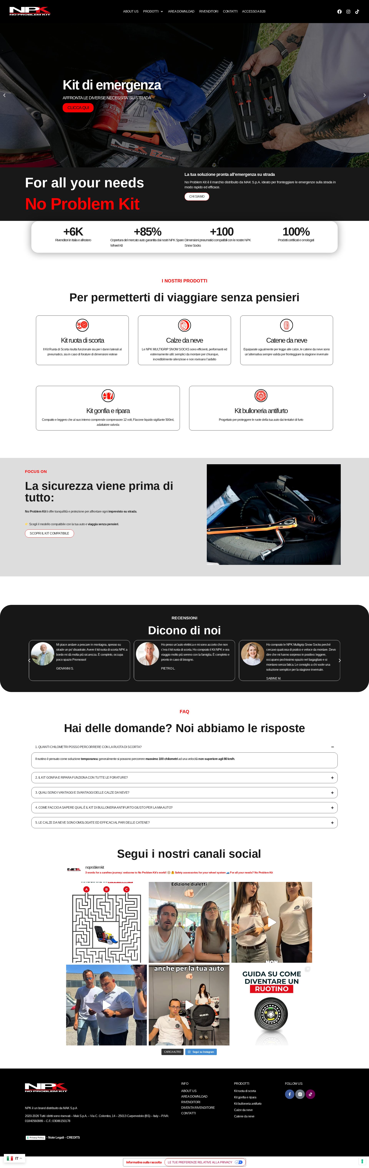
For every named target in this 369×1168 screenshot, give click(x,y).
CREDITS (73, 1137)
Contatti (230, 11)
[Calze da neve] (184, 325)
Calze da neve (184, 340)
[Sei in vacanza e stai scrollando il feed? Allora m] (106, 922)
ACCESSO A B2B (254, 11)
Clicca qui (78, 102)
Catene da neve (286, 340)
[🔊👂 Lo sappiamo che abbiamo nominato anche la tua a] (189, 1005)
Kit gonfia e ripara (108, 410)
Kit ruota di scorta (82, 340)
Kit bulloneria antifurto (261, 410)
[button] (4, 95)
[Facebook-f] (289, 1094)
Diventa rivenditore (198, 1107)
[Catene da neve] (286, 325)
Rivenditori (208, 11)
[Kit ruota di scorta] (82, 325)
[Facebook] (339, 11)
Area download (181, 11)
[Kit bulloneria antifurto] (261, 395)
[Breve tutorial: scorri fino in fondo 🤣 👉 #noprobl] (271, 1005)
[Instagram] (348, 11)
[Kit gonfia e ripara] (108, 395)
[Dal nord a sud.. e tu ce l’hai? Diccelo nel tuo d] (189, 922)
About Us (130, 11)
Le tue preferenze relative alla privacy (200, 1162)
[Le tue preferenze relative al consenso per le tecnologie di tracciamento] (362, 1161)
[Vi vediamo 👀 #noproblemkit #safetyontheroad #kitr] (271, 922)
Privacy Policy (37, 1137)
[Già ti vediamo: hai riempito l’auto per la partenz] (106, 1005)
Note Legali (56, 1137)
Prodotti (150, 11)
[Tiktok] (357, 11)
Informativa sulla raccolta (143, 1162)
